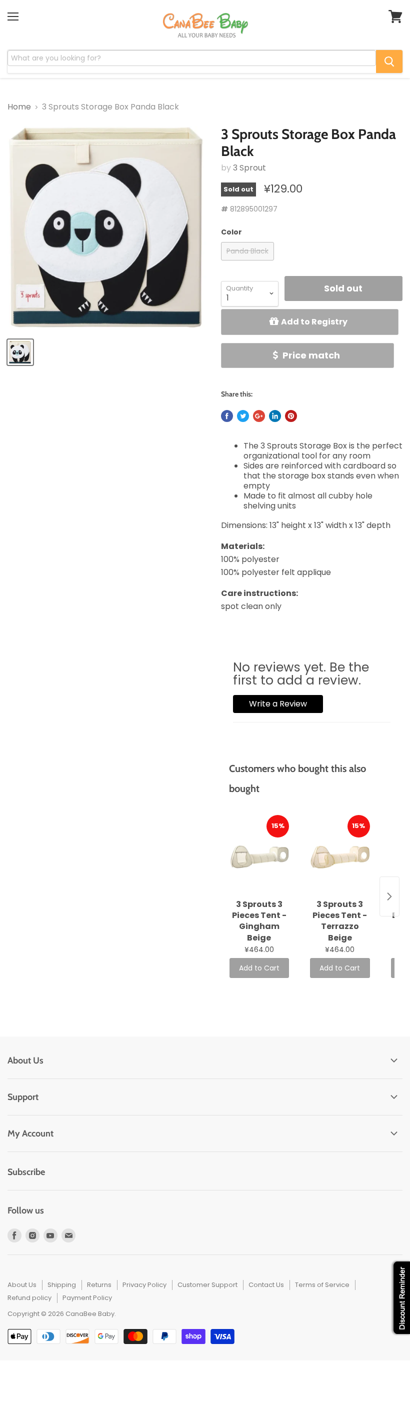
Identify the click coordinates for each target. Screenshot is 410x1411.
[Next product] (390, 896)
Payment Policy (87, 1297)
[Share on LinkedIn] (275, 416)
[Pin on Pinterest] (291, 416)
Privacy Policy (144, 1285)
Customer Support (208, 1285)
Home (19, 107)
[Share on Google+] (259, 416)
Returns (99, 1285)
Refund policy (30, 1297)
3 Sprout (249, 168)
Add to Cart (259, 968)
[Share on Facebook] (227, 416)
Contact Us (266, 1285)
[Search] (389, 61)
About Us (22, 1285)
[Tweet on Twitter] (243, 416)
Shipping (62, 1285)
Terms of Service (322, 1285)
